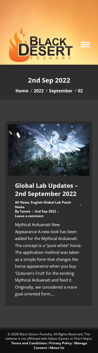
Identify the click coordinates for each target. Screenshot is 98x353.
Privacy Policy (60, 343)
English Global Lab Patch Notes (43, 204)
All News (22, 202)
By (22, 211)
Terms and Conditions (29, 343)
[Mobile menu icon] (85, 45)
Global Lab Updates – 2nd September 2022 (46, 189)
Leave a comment (29, 216)
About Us (57, 347)
